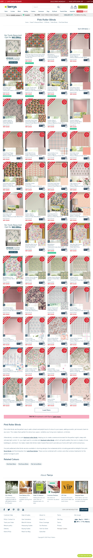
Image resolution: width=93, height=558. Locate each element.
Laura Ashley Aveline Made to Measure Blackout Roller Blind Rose (32, 370)
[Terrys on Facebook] (4, 510)
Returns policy (8, 525)
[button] (83, 28)
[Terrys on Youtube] (23, 510)
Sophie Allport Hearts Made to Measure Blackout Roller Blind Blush (56, 122)
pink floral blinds (32, 451)
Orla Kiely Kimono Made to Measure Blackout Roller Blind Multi (55, 215)
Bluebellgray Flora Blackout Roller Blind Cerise (9, 279)
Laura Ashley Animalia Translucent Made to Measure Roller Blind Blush (80, 400)
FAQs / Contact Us (9, 519)
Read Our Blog (26, 532)
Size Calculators (26, 519)
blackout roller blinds (30, 437)
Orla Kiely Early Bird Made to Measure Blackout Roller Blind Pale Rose (79, 215)
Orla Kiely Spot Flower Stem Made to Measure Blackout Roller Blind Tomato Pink (35, 56)
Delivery (6, 529)
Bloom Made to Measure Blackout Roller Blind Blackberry (31, 309)
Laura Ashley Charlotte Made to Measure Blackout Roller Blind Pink (13, 370)
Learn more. (57, 417)
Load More (46, 410)
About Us (42, 519)
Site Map (60, 519)
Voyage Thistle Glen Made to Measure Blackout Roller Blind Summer (33, 89)
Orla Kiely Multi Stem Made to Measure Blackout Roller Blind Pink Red (11, 185)
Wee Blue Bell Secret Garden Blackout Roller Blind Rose (76, 246)
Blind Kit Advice (26, 522)
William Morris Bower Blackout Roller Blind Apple (54, 279)
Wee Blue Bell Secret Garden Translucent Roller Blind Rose (31, 246)
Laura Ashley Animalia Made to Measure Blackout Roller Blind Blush (33, 401)
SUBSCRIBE (83, 509)
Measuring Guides (27, 525)
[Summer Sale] (82, 11)
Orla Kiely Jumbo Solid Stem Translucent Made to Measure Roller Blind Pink (33, 185)
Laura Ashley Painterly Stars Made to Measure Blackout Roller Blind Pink (57, 371)
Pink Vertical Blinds (36, 464)
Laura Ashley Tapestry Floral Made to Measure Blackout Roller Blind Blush (12, 401)
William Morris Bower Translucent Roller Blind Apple (31, 279)
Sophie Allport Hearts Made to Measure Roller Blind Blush (32, 215)
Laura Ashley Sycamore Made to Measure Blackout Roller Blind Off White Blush (79, 310)
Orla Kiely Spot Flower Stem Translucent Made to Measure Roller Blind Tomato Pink (11, 90)
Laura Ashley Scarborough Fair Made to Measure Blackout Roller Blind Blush (34, 340)
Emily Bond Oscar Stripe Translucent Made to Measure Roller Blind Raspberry (33, 155)
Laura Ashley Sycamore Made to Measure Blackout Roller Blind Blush (11, 340)
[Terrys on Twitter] (9, 510)
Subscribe (42, 532)
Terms (59, 522)
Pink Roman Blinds (23, 464)
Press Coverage (44, 522)
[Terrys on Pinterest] (14, 510)
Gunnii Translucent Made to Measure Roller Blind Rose (53, 309)
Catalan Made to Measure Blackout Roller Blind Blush (8, 122)
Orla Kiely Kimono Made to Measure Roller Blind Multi (53, 89)
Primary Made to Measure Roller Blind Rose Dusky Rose (76, 122)
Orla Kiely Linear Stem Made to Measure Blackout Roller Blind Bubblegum (78, 155)
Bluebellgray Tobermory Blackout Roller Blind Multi (53, 56)
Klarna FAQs (7, 532)
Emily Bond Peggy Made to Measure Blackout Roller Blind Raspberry (12, 154)
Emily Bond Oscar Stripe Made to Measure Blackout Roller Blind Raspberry (78, 57)
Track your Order (9, 522)
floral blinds (7, 451)
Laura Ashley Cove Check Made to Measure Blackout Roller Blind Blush (56, 155)
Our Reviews (43, 525)
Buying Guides (26, 529)
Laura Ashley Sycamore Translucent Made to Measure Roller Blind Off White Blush (56, 401)
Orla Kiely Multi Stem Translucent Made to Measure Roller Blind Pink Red (33, 122)
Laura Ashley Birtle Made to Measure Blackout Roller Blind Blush (55, 339)
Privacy (59, 525)
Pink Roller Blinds (11, 464)
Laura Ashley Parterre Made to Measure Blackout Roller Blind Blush (77, 370)
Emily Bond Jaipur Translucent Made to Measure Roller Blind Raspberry (12, 309)
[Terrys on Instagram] (18, 510)
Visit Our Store (43, 529)
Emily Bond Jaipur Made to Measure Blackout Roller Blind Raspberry (79, 89)
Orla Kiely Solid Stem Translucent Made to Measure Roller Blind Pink (55, 185)
